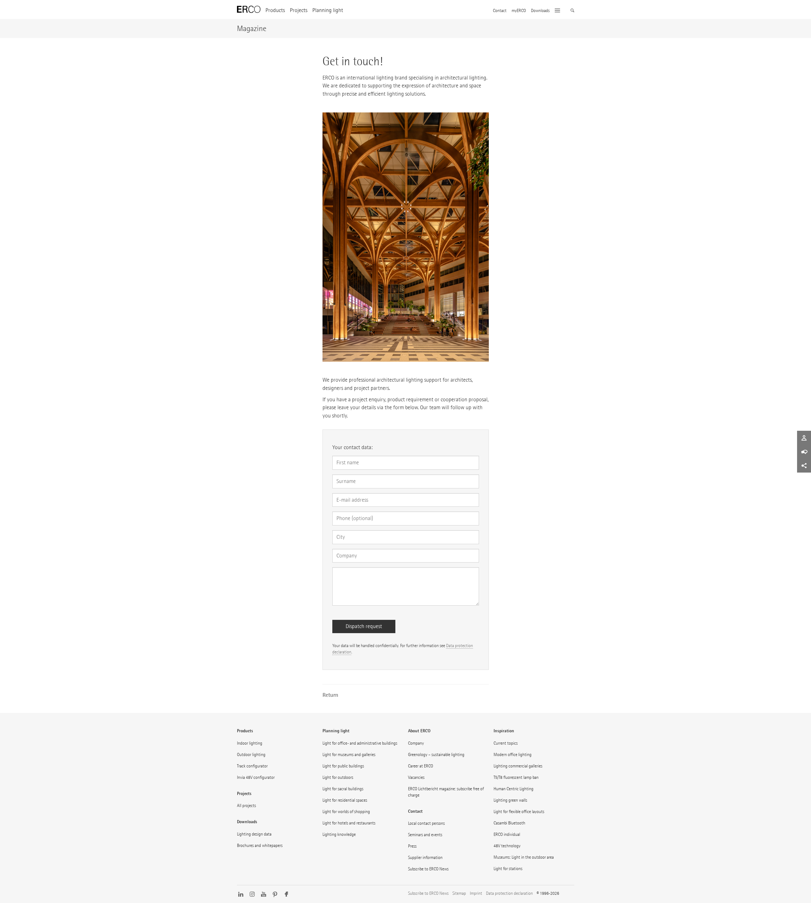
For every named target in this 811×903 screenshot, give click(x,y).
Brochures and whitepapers (260, 845)
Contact (500, 11)
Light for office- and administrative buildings (359, 743)
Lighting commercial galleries (518, 766)
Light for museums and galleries (348, 754)
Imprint (476, 893)
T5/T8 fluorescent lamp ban (516, 777)
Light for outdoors (337, 777)
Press (412, 846)
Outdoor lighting (251, 754)
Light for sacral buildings (342, 789)
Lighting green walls (510, 800)
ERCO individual (507, 834)
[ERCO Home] (248, 9)
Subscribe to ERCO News (428, 869)
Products (275, 10)
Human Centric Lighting (513, 789)
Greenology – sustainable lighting (436, 754)
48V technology (507, 846)
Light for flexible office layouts (519, 811)
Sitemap (459, 893)
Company (416, 743)
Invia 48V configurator (256, 777)
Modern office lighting (513, 754)
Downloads (540, 11)
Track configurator (252, 766)
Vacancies (416, 777)
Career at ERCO (420, 766)
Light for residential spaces (344, 800)
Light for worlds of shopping (346, 811)
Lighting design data (254, 834)
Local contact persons (426, 823)
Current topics (506, 743)
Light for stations (508, 868)
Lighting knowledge (339, 834)
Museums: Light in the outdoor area (524, 857)
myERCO (519, 11)
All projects (246, 805)
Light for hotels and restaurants (348, 823)
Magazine (251, 28)
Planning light (327, 10)
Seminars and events (425, 834)
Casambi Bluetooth (509, 823)
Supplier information (425, 857)
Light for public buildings (343, 766)
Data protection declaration (509, 893)
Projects (298, 10)
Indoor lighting (249, 743)
